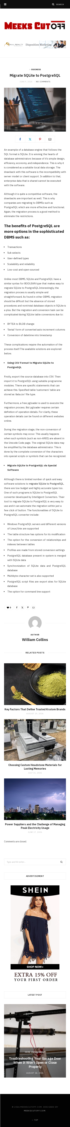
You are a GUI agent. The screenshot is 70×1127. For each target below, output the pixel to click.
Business (36, 69)
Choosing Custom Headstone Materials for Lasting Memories (35, 766)
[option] (35, 1041)
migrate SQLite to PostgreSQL (46, 483)
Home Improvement (35, 1052)
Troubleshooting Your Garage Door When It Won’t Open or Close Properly (35, 1062)
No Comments (43, 81)
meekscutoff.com (34, 1110)
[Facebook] (20, 139)
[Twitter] (30, 139)
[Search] (53, 4)
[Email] (50, 139)
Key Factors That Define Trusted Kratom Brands (35, 709)
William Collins (35, 639)
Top (36, 1120)
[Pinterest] (40, 139)
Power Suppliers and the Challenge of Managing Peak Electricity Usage (35, 826)
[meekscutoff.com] (35, 25)
